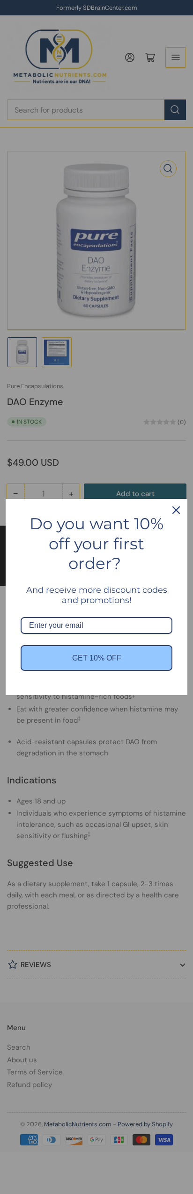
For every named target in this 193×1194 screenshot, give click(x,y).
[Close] (176, 510)
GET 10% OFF (96, 658)
